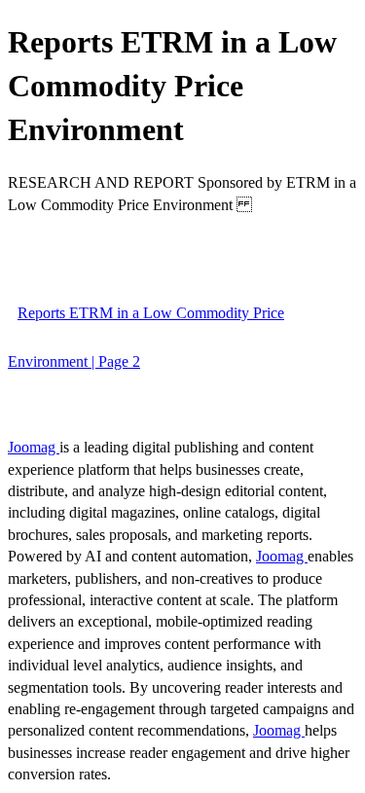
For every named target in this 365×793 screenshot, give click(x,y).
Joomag (33, 447)
